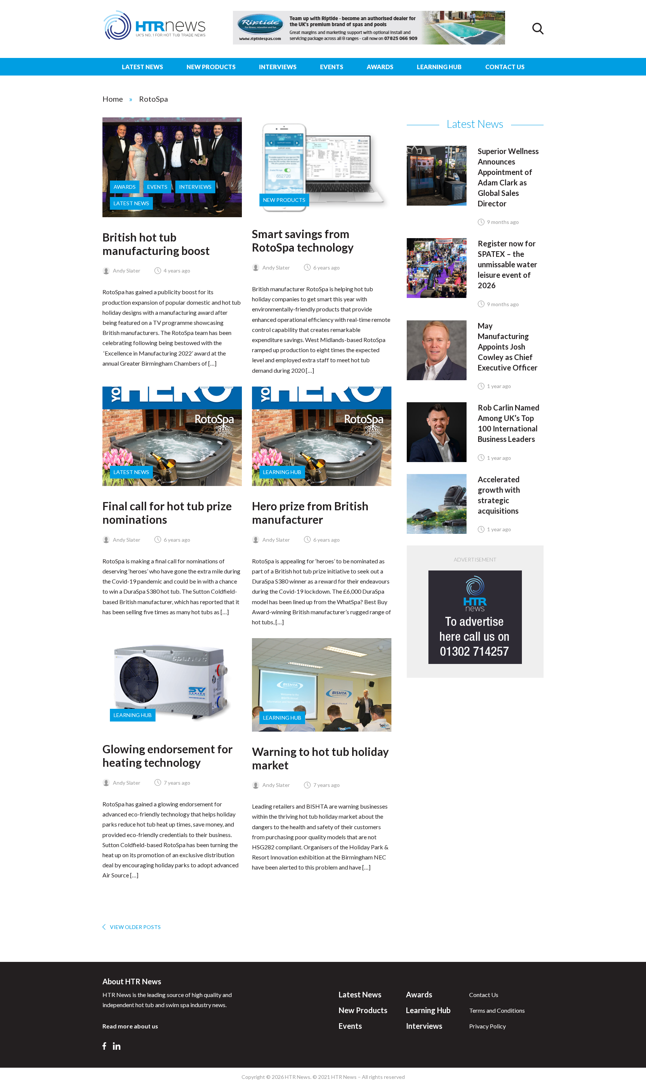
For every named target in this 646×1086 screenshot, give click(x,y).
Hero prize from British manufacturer (310, 512)
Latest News (142, 66)
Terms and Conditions (497, 1010)
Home (112, 98)
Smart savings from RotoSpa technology (303, 240)
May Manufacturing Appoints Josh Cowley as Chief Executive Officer (508, 346)
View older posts (135, 927)
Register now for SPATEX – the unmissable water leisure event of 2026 (507, 264)
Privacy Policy (487, 1026)
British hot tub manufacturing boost (156, 243)
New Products (211, 66)
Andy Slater (126, 270)
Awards (380, 66)
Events (331, 66)
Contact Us (505, 66)
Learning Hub (439, 66)
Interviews (277, 66)
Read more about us (130, 1026)
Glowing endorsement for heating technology (167, 755)
